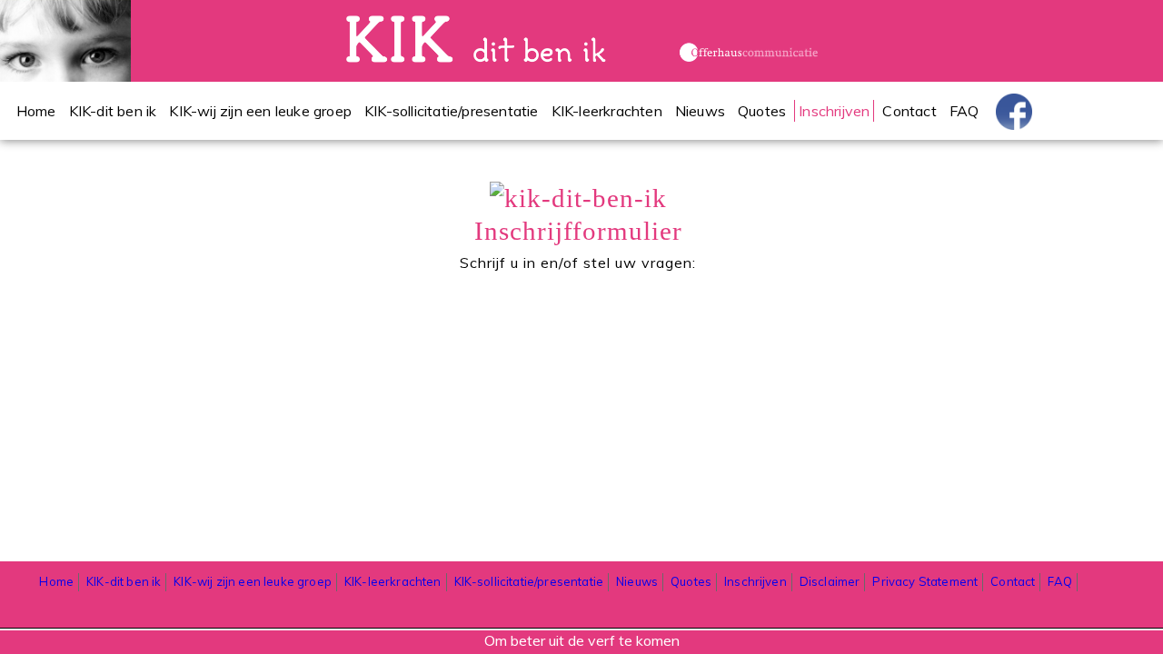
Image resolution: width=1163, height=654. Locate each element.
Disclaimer (830, 581)
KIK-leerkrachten (607, 111)
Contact (909, 111)
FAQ (964, 111)
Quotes (762, 111)
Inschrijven (834, 111)
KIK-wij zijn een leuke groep (260, 111)
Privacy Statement (925, 581)
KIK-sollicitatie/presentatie (451, 111)
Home (36, 111)
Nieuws (700, 111)
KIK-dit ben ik (113, 111)
